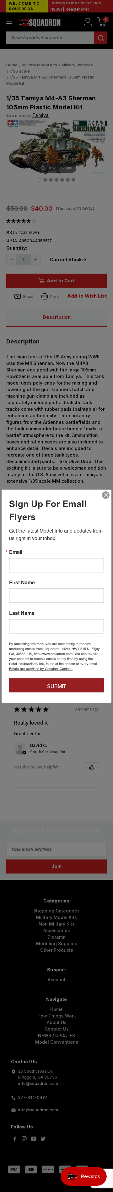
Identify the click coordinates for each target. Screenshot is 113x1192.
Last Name (22, 612)
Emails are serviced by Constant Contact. (41, 668)
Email (15, 551)
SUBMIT (56, 685)
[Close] (106, 495)
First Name (22, 582)
